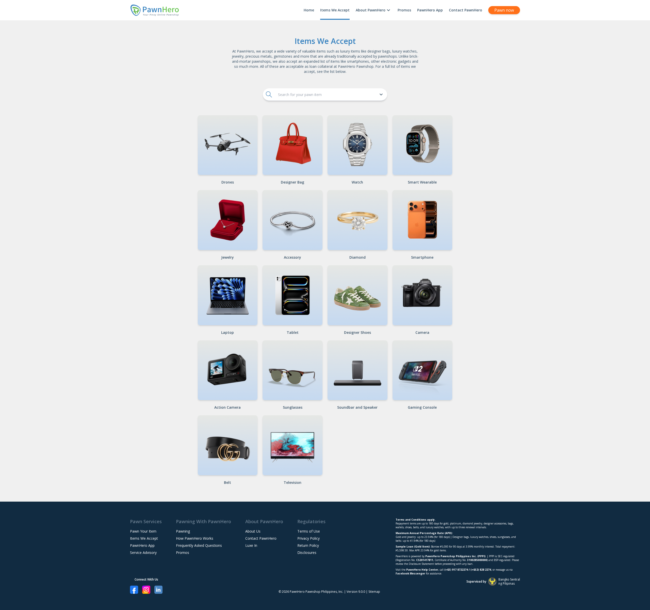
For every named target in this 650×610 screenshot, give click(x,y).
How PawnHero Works (194, 538)
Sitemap (374, 591)
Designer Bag (292, 182)
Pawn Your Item (143, 531)
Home (309, 10)
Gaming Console (422, 407)
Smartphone (422, 257)
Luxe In (251, 545)
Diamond (357, 257)
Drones (227, 182)
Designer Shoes (357, 332)
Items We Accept (335, 10)
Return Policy (308, 545)
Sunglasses (292, 407)
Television (292, 482)
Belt (227, 482)
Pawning (183, 531)
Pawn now (504, 10)
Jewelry (227, 257)
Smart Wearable (422, 182)
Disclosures (306, 552)
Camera (422, 332)
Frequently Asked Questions (199, 545)
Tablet (293, 332)
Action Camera (227, 407)
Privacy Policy (308, 538)
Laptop (227, 332)
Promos (404, 10)
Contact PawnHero (465, 10)
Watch (357, 182)
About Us (253, 531)
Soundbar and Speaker (357, 407)
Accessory (292, 257)
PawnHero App (430, 10)
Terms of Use (308, 531)
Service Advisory (143, 552)
